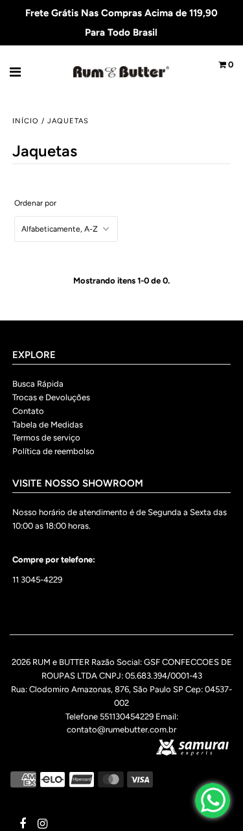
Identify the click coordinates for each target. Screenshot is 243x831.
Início (25, 121)
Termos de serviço (46, 437)
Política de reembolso (53, 451)
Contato (28, 411)
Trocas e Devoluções (51, 397)
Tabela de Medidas (47, 424)
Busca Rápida (38, 384)
